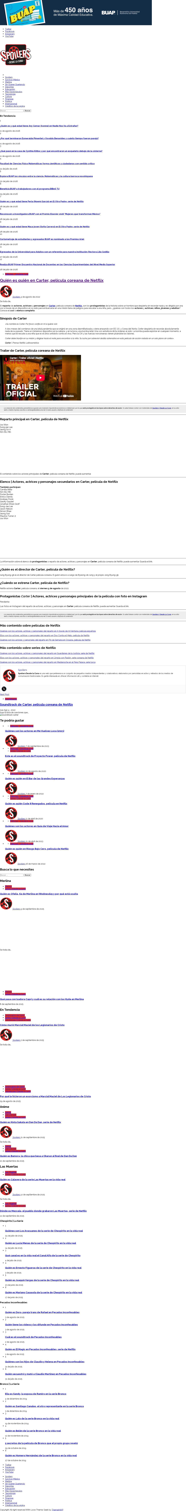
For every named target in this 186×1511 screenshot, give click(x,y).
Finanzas (9, 99)
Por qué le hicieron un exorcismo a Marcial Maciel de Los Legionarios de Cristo (45, 1096)
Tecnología (10, 94)
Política (8, 101)
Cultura (8, 96)
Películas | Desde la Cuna (16, 274)
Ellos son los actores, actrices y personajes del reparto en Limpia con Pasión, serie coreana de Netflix (47, 658)
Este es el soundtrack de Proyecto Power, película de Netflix (40, 756)
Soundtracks (11, 699)
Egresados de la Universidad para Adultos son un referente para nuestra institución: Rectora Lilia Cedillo (54, 252)
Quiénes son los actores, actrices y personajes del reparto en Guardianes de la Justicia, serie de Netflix (47, 653)
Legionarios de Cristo (15, 1015)
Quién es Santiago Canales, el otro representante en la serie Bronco (44, 1406)
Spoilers (9, 77)
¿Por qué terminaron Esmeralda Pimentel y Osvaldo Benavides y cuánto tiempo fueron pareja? (49, 138)
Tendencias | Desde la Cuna (18, 1020)
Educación (10, 89)
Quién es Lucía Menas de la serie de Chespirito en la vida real (40, 1243)
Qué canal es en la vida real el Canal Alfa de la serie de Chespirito (42, 1255)
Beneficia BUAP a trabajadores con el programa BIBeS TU (29, 189)
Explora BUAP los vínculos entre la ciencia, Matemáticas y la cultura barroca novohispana (46, 176)
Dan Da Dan (10, 1115)
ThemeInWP (57, 1510)
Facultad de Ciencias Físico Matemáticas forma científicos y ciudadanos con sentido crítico (47, 163)
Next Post (4, 694)
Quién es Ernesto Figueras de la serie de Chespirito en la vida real (43, 1267)
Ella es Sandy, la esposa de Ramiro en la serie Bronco (35, 1393)
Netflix (78, 306)
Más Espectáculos (13, 92)
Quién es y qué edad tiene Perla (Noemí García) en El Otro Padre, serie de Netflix (42, 201)
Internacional (11, 104)
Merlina (8, 82)
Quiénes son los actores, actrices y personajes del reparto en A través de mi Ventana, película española (48, 631)
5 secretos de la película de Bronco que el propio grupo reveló (41, 1443)
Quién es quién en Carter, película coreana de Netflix (52, 280)
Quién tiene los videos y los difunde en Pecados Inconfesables (41, 1324)
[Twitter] (4, 688)
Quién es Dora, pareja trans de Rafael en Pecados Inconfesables (42, 1312)
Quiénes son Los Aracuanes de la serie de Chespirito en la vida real (44, 1230)
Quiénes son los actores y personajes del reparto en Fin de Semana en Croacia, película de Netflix (45, 640)
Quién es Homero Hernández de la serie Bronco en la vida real (41, 1455)
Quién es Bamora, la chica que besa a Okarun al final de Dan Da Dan (38, 1156)
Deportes (9, 87)
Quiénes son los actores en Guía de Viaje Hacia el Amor (37, 826)
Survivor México (12, 79)
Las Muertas (11, 1172)
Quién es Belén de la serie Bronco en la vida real (33, 1430)
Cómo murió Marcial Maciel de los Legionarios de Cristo (32, 1025)
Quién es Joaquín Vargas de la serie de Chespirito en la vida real (42, 1280)
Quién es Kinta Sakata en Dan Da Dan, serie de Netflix (30, 1122)
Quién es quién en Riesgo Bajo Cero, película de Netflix (37, 848)
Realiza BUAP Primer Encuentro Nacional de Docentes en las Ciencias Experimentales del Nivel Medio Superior (57, 264)
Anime (8, 1112)
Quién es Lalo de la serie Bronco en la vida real (32, 1418)
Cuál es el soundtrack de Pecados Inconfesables (33, 1337)
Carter (52, 306)
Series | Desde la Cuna (20, 751)
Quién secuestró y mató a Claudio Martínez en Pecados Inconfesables (45, 1374)
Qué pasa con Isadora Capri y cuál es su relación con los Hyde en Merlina (42, 999)
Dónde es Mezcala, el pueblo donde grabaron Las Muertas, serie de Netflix (43, 1210)
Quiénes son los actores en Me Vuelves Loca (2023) (34, 730)
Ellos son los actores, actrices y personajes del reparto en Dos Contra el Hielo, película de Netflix (44, 635)
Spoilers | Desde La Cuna (161, 408)
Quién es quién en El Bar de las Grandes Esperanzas (35, 778)
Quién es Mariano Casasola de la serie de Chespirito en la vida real (43, 1292)
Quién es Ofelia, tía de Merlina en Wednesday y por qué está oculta (39, 893)
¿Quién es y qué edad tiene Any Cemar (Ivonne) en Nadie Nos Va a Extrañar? (39, 126)
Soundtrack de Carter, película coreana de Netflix (36, 704)
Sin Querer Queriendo (15, 84)
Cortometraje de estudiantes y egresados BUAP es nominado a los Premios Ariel (42, 239)
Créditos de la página (15, 106)
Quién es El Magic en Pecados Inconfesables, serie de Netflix (40, 1349)
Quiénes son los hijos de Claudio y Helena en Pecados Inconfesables (44, 1361)
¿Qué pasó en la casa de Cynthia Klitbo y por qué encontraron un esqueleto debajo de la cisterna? (51, 151)
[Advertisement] (76, 453)
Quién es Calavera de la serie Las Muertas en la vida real (32, 1179)
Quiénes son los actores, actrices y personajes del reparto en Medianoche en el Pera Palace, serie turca (47, 662)
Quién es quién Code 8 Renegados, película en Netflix (36, 803)
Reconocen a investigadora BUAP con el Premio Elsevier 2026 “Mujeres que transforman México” (50, 214)
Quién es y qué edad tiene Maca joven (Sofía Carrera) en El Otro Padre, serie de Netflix (45, 226)
